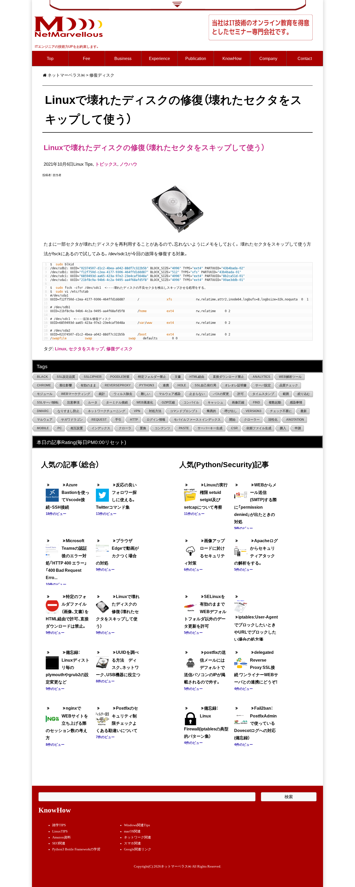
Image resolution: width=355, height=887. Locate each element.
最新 (303, 411)
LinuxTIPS (60, 831)
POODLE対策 (119, 377)
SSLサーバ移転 (47, 402)
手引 (118, 419)
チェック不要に (281, 411)
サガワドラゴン (72, 419)
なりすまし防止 (68, 411)
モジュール (44, 394)
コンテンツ (162, 428)
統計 (102, 394)
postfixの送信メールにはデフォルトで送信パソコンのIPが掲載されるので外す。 (205, 667)
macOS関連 (132, 831)
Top (50, 58)
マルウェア (44, 419)
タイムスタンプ (263, 394)
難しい (145, 394)
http (134, 419)
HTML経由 (196, 377)
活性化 (273, 419)
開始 (232, 419)
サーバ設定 (263, 385)
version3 (253, 411)
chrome (44, 385)
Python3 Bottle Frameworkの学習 (76, 849)
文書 (178, 377)
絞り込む (304, 394)
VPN (137, 411)
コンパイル (191, 402)
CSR (234, 428)
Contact (305, 58)
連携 (166, 385)
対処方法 (155, 411)
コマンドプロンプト (184, 411)
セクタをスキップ (86, 348)
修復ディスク (119, 348)
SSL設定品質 (66, 377)
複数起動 (275, 402)
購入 (283, 428)
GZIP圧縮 (168, 402)
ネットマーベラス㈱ (66, 75)
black (42, 377)
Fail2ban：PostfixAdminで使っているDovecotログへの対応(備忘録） (255, 723)
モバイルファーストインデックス (197, 419)
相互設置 (76, 428)
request (99, 419)
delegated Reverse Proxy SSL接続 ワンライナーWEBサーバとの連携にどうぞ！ (256, 667)
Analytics (261, 377)
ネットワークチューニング (106, 411)
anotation (295, 419)
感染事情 (296, 402)
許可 (241, 394)
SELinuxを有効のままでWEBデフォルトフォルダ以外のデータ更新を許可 (205, 611)
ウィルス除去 (123, 394)
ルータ (92, 402)
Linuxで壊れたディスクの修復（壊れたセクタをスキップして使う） (154, 147)
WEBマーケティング (75, 394)
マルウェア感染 (170, 394)
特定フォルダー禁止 (152, 377)
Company (268, 58)
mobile (43, 428)
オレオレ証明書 (236, 385)
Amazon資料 (61, 837)
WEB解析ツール (290, 377)
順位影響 (66, 385)
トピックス (106, 164)
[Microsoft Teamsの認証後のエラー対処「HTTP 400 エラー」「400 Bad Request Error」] (52, 547)
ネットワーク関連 (137, 837)
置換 (143, 428)
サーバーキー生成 (210, 428)
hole (182, 385)
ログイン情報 (156, 419)
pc (59, 428)
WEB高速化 (144, 402)
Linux (60, 348)
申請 (298, 428)
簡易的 (211, 411)
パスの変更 (221, 394)
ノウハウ (128, 164)
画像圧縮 (238, 402)
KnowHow (232, 58)
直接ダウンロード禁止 (228, 377)
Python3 (146, 385)
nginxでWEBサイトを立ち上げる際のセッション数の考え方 (67, 723)
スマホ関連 (132, 843)
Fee (86, 58)
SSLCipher (93, 377)
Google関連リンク (137, 849)
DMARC (43, 411)
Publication (195, 58)
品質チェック (288, 385)
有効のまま (88, 385)
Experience (159, 58)
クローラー (252, 419)
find (256, 402)
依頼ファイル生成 (258, 428)
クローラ (125, 428)
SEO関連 (58, 843)
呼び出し (231, 411)
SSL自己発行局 (205, 385)
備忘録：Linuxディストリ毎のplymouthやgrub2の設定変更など (67, 667)
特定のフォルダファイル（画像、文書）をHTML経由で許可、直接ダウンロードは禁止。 (67, 611)
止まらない (197, 394)
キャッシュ (215, 402)
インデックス (100, 428)
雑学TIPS (59, 825)
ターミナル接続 (117, 402)
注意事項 (73, 402)
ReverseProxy (118, 385)
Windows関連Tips (137, 825)
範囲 (286, 394)
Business (123, 58)
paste (184, 428)
